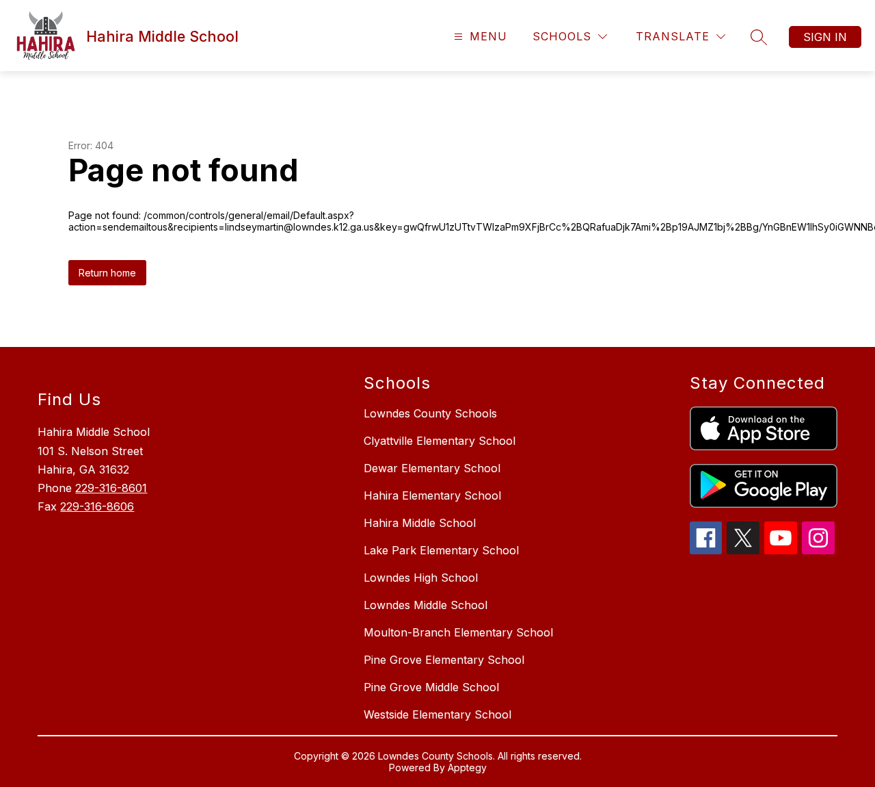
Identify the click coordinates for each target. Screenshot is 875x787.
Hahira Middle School (420, 523)
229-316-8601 (111, 488)
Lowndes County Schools (430, 413)
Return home (107, 273)
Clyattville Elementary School (439, 441)
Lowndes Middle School (425, 605)
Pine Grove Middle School (431, 687)
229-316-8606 (97, 506)
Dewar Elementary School (432, 468)
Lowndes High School (421, 577)
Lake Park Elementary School (441, 550)
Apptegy (467, 767)
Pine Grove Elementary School (444, 660)
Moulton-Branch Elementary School (458, 632)
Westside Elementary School (437, 714)
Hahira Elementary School (432, 495)
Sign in (825, 37)
